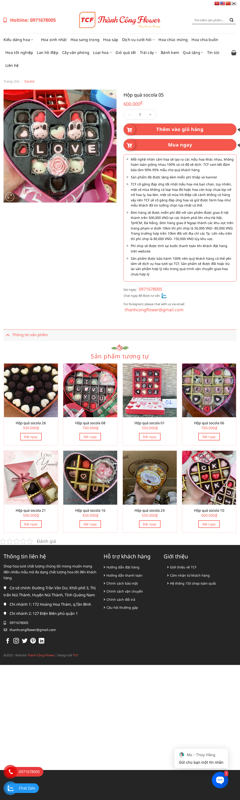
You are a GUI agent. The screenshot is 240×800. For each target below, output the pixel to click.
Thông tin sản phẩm (30, 334)
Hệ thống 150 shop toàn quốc (193, 583)
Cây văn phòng (75, 52)
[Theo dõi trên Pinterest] (33, 641)
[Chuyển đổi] (8, 334)
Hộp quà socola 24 (150, 510)
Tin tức (213, 52)
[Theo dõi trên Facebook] (8, 641)
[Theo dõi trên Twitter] (24, 641)
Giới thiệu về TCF (183, 567)
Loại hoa (101, 52)
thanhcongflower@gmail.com (154, 309)
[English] (222, 3)
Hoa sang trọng (85, 39)
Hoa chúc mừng (173, 39)
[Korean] (233, 3)
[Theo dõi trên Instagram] (16, 641)
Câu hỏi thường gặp (122, 607)
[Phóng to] (9, 196)
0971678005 (150, 289)
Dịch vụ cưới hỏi (137, 39)
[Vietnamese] (217, 3)
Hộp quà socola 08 (90, 423)
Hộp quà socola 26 (31, 423)
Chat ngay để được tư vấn (142, 295)
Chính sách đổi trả (120, 599)
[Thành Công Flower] (120, 20)
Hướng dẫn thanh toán (124, 575)
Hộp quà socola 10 (209, 510)
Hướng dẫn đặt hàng (122, 567)
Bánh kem (170, 52)
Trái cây (147, 52)
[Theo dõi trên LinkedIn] (41, 641)
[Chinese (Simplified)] (228, 3)
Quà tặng (191, 52)
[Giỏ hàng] (233, 53)
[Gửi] (232, 20)
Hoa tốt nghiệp (19, 52)
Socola (29, 81)
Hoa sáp (110, 39)
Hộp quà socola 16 (90, 510)
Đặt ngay (31, 437)
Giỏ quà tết (126, 52)
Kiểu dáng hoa (17, 39)
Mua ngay (180, 145)
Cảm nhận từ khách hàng (190, 575)
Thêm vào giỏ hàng (179, 129)
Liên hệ (12, 65)
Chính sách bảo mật (122, 583)
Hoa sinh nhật (54, 39)
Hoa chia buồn (204, 39)
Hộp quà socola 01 (150, 423)
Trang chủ (11, 81)
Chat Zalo (27, 788)
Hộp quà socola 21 (31, 510)
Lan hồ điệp (47, 52)
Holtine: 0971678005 (33, 20)
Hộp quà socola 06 (209, 423)
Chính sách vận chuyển (124, 591)
